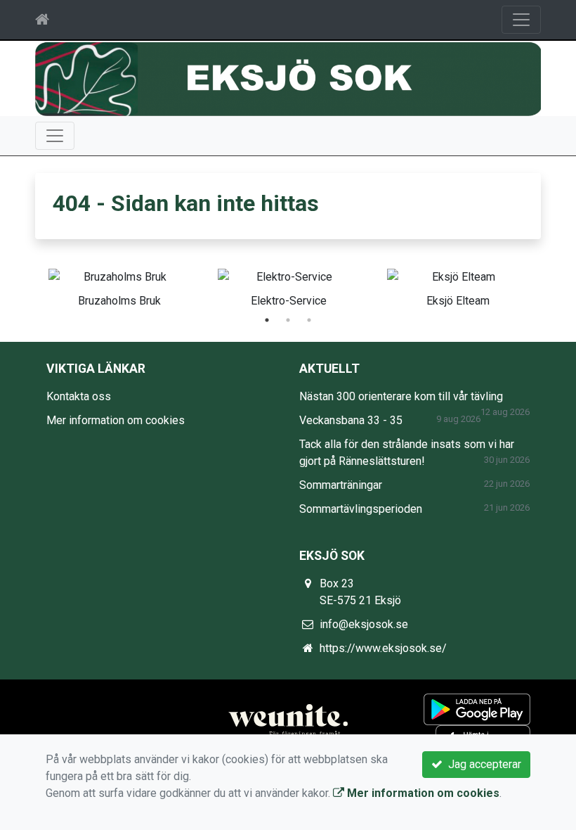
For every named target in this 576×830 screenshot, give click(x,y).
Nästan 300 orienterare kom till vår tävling (401, 396)
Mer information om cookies (115, 420)
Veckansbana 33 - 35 (350, 420)
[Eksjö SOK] (288, 78)
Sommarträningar (340, 485)
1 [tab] (267, 320)
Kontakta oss (78, 396)
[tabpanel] (119, 285)
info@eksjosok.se (364, 624)
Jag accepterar (482, 764)
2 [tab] (288, 320)
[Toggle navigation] (521, 20)
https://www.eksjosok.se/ (383, 648)
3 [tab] (309, 320)
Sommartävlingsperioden (360, 509)
